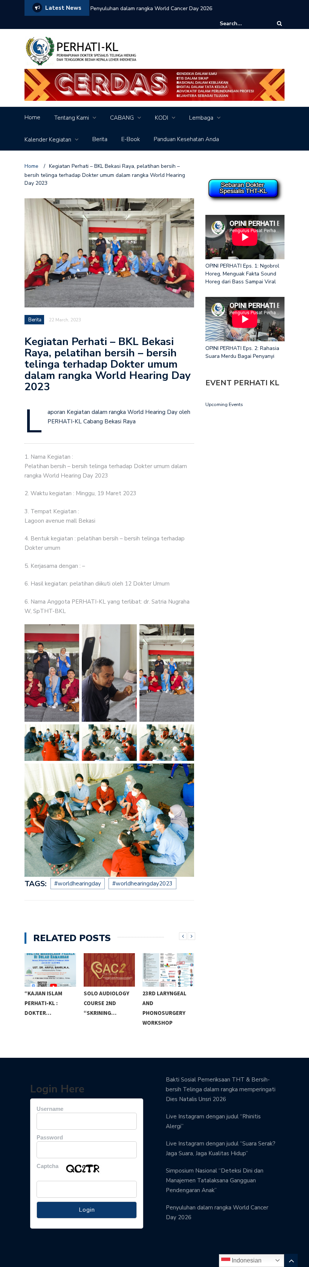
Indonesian (246, 1260)
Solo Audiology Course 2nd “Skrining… (106, 1003)
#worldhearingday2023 (142, 883)
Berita (99, 139)
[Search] (279, 23)
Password (50, 1137)
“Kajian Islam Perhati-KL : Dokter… (43, 1003)
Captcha (47, 1166)
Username (50, 1109)
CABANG (122, 118)
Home (32, 117)
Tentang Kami (71, 118)
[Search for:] (243, 23)
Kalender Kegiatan (47, 139)
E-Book (130, 139)
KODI (161, 118)
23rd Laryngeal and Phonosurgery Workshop (164, 1008)
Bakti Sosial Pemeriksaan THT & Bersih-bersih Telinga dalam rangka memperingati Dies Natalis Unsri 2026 (220, 1089)
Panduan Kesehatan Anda (186, 139)
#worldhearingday (77, 883)
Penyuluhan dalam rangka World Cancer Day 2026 (151, 8)
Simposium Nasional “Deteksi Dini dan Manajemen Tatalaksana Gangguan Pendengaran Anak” (214, 1180)
